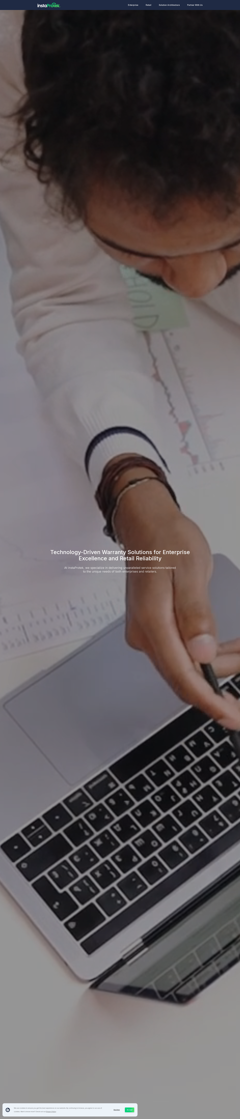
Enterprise (133, 5)
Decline (117, 1110)
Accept (129, 1110)
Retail (148, 5)
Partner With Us (194, 5)
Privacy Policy (51, 1112)
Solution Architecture (169, 5)
